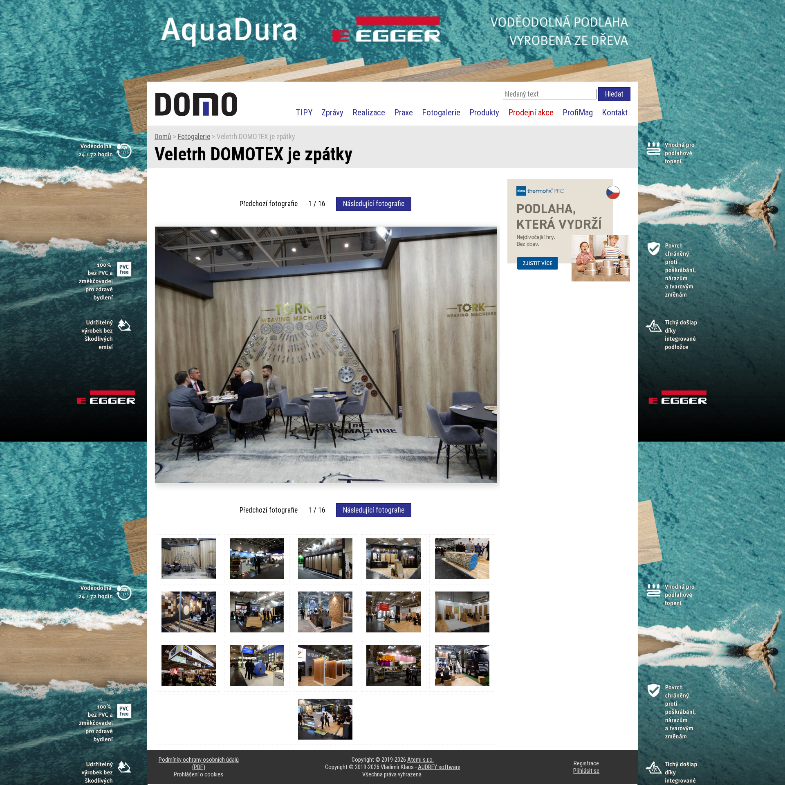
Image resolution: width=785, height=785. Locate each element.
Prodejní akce (531, 112)
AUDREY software (439, 767)
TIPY (304, 112)
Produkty (484, 112)
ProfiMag (578, 112)
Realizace (368, 112)
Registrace (586, 763)
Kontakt (615, 112)
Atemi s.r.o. (420, 759)
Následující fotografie (373, 204)
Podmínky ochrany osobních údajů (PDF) (199, 763)
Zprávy (332, 112)
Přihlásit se (586, 770)
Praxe (403, 112)
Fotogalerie (441, 112)
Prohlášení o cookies (198, 774)
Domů (163, 137)
